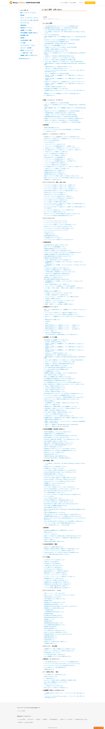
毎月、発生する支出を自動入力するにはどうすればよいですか (58, 490)
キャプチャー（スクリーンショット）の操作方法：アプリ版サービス (59, 576)
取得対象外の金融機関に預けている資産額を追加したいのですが (58, 530)
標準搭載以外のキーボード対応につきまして (54, 578)
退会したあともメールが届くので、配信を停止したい (56, 687)
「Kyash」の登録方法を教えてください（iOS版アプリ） (57, 284)
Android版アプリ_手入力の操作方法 (52, 563)
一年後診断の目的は (48, 609)
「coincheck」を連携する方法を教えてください (55, 387)
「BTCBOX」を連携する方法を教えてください (54, 391)
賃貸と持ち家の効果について (50, 628)
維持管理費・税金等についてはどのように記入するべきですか (58, 634)
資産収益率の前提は (48, 613)
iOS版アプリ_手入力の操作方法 (51, 561)
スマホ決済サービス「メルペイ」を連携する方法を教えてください (59, 415)
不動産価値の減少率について (50, 636)
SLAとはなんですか (48, 232)
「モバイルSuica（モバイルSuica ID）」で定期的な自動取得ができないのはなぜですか (64, 397)
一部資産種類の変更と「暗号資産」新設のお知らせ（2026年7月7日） (60, 43)
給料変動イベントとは (49, 619)
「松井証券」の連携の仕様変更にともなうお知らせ (55, 49)
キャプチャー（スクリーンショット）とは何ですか (55, 574)
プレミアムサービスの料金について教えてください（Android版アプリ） (60, 188)
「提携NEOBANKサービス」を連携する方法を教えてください (58, 66)
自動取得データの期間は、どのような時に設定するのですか (57, 250)
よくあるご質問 (72, 2)
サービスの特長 (64, 2)
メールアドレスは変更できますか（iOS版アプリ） (55, 162)
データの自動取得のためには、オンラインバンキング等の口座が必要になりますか (62, 382)
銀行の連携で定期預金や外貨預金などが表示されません (56, 279)
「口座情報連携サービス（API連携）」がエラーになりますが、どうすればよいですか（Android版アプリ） (63, 281)
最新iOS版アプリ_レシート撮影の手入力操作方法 (55, 572)
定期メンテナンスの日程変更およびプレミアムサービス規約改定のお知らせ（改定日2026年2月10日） (65, 53)
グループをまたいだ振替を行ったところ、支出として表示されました (59, 487)
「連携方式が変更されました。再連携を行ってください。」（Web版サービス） (62, 325)
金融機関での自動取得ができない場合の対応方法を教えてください (59, 254)
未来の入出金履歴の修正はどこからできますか (54, 512)
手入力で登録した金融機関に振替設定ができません (55, 505)
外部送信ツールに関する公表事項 (25, 722)
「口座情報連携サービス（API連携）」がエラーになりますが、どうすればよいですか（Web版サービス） (63, 262)
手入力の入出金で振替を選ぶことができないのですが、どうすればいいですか (61, 488)
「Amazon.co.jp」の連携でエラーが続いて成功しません (56, 268)
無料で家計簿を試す (90, 2)
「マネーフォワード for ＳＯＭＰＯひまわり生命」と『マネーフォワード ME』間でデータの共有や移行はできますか (64, 71)
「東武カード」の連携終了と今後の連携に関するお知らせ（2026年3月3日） (61, 424)
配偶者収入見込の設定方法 (50, 626)
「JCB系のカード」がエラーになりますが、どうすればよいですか (59, 300)
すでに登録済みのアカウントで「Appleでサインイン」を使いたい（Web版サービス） (63, 166)
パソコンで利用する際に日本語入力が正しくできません (56, 554)
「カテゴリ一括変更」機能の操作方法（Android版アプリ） (57, 587)
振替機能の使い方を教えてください (52, 485)
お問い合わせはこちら (25, 58)
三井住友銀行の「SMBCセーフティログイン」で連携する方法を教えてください (62, 408)
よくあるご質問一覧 (23, 10)
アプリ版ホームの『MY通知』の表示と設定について (56, 580)
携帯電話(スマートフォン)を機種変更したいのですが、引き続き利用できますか (62, 93)
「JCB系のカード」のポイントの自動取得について (55, 302)
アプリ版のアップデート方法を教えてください (54, 559)
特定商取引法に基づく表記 (81, 719)
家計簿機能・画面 (24, 35)
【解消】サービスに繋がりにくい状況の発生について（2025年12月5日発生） (61, 120)
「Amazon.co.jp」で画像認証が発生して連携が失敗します (57, 273)
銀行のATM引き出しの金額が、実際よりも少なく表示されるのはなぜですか (61, 503)
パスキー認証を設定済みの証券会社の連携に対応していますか (58, 29)
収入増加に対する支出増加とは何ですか (53, 615)
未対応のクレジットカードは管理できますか (54, 452)
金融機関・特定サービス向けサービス (28, 55)
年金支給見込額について (49, 639)
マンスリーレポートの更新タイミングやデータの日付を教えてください (60, 224)
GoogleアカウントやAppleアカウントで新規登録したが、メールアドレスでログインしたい (64, 81)
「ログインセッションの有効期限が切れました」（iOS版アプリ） (59, 159)
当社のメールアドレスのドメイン (51, 683)
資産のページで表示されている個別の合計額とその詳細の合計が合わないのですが (62, 535)
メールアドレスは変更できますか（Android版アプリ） (56, 164)
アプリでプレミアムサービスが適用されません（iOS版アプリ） (58, 196)
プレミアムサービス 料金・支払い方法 (29, 20)
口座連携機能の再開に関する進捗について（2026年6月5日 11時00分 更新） (61, 27)
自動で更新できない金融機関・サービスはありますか (56, 88)
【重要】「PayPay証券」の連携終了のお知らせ (55, 410)
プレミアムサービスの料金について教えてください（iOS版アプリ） (59, 186)
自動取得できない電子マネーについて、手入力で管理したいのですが (59, 448)
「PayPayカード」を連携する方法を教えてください (56, 68)
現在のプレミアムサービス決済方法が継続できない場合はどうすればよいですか (62, 213)
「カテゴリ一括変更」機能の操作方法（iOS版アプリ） (56, 585)
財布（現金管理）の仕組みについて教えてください (55, 441)
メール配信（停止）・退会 (26, 52)
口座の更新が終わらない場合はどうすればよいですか (56, 51)
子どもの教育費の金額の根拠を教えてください (54, 624)
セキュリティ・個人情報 (25, 47)
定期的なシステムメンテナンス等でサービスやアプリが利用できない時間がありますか (63, 118)
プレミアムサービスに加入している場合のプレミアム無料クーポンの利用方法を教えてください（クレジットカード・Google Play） (64, 204)
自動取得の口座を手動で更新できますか (53, 258)
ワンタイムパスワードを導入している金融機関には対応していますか (59, 395)
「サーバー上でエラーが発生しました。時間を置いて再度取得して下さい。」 (61, 312)
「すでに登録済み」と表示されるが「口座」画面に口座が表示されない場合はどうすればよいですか (64, 32)
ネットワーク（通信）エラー (50, 330)
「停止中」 (46, 323)
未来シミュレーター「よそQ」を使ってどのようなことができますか (59, 595)
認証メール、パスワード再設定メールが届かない (55, 155)
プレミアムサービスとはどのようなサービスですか (55, 220)
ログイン (81, 2)
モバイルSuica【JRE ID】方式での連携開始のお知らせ (56, 41)
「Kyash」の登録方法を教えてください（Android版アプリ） (58, 259)
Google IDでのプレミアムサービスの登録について (55, 194)
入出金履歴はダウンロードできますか (52, 237)
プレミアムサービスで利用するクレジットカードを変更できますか (59, 210)
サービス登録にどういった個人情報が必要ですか (55, 667)
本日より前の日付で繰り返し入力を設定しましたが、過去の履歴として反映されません (63, 521)
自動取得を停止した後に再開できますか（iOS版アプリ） (57, 582)
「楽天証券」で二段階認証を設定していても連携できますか (57, 269)
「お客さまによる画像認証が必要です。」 (53, 332)
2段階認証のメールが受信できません (52, 179)
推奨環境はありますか (49, 669)
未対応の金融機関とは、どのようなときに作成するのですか (57, 431)
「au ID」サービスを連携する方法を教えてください (56, 414)
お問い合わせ (31, 719)
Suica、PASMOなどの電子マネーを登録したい (54, 374)
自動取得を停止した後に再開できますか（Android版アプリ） (58, 584)
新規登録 (22, 15)
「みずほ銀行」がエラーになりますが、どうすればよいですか (58, 293)
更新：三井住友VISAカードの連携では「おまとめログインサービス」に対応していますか (64, 384)
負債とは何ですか (48, 532)
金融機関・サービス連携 (25, 30)
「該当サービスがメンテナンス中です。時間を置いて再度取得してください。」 (62, 314)
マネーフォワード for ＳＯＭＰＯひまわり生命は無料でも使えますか (59, 665)
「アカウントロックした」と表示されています (54, 144)
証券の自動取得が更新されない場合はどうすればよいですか (57, 256)
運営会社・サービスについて (26, 50)
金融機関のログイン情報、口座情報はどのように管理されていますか (59, 648)
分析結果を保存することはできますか (52, 596)
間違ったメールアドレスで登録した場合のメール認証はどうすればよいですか (61, 175)
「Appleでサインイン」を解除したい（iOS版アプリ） (56, 151)
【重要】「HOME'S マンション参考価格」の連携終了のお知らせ (58, 304)
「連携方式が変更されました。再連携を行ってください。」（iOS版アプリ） (61, 327)
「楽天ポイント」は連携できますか (52, 404)
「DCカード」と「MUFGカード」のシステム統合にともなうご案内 (59, 57)
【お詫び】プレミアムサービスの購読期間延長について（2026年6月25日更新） (62, 39)
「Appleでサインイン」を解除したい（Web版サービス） (57, 168)
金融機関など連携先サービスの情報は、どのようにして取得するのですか (60, 373)
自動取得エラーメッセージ (26, 27)
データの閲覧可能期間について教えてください (54, 492)
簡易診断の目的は (48, 600)
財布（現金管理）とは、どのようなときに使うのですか (56, 437)
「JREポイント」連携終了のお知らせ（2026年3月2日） (57, 426)
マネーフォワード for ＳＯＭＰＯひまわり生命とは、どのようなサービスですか (62, 663)
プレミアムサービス (24, 22)
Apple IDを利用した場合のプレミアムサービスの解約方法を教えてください (61, 190)
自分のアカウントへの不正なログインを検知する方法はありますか (59, 650)
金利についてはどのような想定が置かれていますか (55, 632)
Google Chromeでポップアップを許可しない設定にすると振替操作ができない (62, 552)
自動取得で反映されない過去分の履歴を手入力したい (56, 456)
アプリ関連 (22, 42)
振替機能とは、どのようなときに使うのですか (54, 483)
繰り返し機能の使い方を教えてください (53, 507)
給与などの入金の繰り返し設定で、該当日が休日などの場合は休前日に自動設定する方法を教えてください (64, 510)
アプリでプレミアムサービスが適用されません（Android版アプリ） (59, 198)
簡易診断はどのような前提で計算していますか (54, 602)
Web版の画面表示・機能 (26, 40)
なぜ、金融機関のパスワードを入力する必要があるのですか (57, 656)
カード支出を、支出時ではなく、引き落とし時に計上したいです (58, 501)
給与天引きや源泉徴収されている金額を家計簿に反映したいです (58, 500)
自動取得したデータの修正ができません (53, 277)
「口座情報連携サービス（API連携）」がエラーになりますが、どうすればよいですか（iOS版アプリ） (65, 265)
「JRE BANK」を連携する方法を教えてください (55, 86)
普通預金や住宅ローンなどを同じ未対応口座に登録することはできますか (60, 435)
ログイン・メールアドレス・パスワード (29, 17)
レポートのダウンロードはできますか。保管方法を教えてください (59, 228)
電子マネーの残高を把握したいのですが (53, 446)
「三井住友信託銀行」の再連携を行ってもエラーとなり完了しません (59, 271)
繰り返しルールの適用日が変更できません (53, 546)
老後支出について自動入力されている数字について (55, 641)
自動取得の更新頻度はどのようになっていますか (55, 248)
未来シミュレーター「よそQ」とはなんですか (54, 593)
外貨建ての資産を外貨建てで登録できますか (54, 541)
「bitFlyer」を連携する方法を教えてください (54, 386)
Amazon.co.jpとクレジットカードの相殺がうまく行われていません (59, 481)
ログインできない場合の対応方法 (51, 34)
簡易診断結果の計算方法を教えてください (53, 604)
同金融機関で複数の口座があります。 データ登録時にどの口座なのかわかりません (63, 516)
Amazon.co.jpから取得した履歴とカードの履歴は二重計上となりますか (60, 477)
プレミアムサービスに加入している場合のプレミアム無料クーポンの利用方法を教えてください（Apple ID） (64, 207)
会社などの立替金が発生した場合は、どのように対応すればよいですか (60, 472)
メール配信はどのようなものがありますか (53, 685)
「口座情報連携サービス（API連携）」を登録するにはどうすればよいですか (61, 402)
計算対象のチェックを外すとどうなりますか (54, 468)
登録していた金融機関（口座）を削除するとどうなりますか (57, 376)
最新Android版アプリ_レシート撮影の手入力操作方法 (56, 571)
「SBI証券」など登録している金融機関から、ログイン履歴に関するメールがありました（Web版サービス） (64, 84)
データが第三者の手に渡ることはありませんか (54, 654)
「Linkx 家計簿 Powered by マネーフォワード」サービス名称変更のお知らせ (61, 26)
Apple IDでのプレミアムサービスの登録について (55, 192)
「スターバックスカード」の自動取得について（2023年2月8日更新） (60, 286)
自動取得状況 (23, 25)
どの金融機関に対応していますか (51, 371)
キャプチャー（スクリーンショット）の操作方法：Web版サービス (59, 550)
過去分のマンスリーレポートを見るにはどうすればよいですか (58, 226)
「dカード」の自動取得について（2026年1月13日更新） (57, 73)
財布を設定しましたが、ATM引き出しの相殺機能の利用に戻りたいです (60, 450)
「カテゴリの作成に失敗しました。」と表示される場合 (56, 525)
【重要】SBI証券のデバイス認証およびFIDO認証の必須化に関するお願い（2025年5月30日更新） (64, 64)
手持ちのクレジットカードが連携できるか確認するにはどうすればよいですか (61, 399)
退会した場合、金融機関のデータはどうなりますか (55, 682)
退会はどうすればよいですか (50, 676)
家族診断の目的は (48, 621)
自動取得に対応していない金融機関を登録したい (55, 433)
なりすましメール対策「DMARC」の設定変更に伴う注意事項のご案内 (60, 59)
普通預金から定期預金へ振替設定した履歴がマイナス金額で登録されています (61, 548)
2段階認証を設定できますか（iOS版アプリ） (54, 172)
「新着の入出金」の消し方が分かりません (53, 565)
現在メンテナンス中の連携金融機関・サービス (54, 45)
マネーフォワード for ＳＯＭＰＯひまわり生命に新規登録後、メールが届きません (62, 129)
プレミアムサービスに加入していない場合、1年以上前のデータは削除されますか (62, 494)
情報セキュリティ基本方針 (67, 719)
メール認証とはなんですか (50, 131)
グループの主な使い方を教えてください (53, 498)
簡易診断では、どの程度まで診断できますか (54, 608)
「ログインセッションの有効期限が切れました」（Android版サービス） (60, 161)
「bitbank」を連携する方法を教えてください (54, 389)
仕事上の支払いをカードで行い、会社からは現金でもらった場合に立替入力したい (62, 514)
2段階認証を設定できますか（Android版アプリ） (55, 174)
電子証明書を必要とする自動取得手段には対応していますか (57, 380)
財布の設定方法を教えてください (51, 454)
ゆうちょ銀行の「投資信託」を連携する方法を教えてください (58, 412)
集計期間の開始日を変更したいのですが (53, 474)
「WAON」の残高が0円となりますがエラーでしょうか (56, 275)
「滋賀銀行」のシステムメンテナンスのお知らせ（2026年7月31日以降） (60, 47)
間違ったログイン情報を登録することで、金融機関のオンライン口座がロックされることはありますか (64, 310)
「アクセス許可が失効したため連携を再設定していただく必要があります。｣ (61, 334)
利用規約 (45, 719)
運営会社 (38, 719)
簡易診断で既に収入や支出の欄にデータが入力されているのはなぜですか (60, 606)
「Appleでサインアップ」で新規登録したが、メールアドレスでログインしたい (62, 148)
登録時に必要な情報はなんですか (51, 127)
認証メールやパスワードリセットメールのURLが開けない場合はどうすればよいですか (63, 177)
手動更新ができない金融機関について (52, 291)
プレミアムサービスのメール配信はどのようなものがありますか (58, 239)
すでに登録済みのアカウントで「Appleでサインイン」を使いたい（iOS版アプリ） (63, 149)
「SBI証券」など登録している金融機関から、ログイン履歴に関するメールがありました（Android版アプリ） (64, 76)
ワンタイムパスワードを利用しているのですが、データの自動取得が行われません (62, 252)
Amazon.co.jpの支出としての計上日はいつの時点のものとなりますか (59, 479)
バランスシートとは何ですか (50, 534)
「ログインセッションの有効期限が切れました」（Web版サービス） (59, 146)
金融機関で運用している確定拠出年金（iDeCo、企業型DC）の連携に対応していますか (64, 417)
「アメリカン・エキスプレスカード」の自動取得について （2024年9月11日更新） (62, 122)
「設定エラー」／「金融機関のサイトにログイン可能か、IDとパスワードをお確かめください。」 (64, 317)
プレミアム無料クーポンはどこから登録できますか (55, 199)
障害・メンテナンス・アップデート (28, 12)
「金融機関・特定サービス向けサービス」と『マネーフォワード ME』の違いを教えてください (64, 91)
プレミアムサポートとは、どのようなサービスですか (56, 230)
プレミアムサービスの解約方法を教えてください (55, 211)
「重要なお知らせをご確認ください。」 (53, 319)
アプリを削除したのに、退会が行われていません (55, 674)
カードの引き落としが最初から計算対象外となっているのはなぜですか (60, 470)
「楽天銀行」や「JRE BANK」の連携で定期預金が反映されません (59, 56)
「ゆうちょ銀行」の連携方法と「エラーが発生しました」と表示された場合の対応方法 (63, 61)
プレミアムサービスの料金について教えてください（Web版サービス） (60, 185)
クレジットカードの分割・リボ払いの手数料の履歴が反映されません (59, 523)
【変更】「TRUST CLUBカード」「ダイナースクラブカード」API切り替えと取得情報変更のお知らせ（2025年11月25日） (64, 422)
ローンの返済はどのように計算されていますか (54, 630)
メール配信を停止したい (49, 95)
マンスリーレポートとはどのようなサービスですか (55, 222)
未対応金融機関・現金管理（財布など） (29, 32)
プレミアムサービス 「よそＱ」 (27, 45)
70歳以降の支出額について (50, 643)
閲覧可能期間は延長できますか (51, 235)
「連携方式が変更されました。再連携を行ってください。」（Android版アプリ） (62, 328)
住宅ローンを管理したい (49, 539)
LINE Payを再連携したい (50, 400)
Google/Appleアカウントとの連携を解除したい (54, 157)
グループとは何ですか (49, 496)
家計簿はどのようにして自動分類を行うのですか (55, 466)
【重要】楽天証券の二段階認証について (53, 419)
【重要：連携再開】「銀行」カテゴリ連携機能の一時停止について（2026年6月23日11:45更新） (65, 37)
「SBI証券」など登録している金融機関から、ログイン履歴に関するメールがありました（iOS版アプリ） (64, 79)
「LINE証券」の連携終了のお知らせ (52, 298)
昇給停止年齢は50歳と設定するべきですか (53, 617)
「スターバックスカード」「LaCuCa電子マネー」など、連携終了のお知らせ (61, 296)
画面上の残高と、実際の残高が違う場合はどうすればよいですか (58, 443)
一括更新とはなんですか (49, 234)
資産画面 (22, 37)
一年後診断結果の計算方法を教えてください (54, 611)
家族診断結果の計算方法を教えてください (53, 623)
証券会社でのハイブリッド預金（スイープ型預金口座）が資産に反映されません (62, 537)
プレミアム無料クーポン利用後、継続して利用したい (56, 201)
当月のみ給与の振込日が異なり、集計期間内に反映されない (57, 457)
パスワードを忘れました (49, 142)
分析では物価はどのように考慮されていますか (54, 598)
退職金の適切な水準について (50, 637)
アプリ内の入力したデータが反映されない (53, 569)
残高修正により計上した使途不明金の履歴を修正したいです (57, 444)
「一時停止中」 (47, 321)
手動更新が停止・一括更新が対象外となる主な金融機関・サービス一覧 (60, 406)
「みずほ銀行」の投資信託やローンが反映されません (56, 294)
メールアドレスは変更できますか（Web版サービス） (56, 153)
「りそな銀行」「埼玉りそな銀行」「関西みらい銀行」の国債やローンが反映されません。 (63, 288)
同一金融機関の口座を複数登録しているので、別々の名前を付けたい (59, 378)
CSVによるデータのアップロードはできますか (54, 475)
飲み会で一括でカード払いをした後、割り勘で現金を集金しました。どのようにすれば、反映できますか (64, 518)
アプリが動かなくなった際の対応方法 (52, 567)
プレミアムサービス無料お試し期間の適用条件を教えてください (58, 215)
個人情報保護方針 (54, 719)
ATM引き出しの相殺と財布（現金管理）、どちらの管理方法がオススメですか (61, 439)
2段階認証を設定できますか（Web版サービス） (55, 170)
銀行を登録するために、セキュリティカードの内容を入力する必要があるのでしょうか (63, 393)
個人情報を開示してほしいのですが (52, 652)
